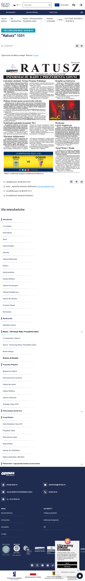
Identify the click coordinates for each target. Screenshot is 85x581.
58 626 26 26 (52, 492)
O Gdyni (3, 534)
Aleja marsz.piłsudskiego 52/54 (19, 492)
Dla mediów (5, 527)
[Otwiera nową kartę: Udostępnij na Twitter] (82, 46)
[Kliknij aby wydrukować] (82, 182)
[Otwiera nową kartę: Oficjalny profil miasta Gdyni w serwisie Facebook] (32, 565)
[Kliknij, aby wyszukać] (49, 5)
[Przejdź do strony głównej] (5, 5)
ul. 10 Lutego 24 (12, 499)
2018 (60, 20)
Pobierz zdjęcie (76, 61)
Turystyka (53, 12)
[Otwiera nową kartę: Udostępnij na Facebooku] (77, 46)
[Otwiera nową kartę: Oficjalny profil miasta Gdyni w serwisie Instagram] (48, 565)
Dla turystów (5, 520)
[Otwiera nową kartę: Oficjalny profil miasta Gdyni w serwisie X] (37, 565)
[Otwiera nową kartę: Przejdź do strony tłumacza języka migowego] (74, 5)
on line (35, 55)
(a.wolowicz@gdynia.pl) (45, 186)
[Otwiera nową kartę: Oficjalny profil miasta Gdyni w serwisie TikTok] (53, 565)
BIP (45, 527)
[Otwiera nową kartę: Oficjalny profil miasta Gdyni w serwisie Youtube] (42, 565)
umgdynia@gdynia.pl (57, 484)
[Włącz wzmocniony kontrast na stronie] (81, 5)
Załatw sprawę (32, 12)
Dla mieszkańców (7, 513)
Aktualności (10, 12)
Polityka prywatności (50, 513)
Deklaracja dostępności (51, 520)
